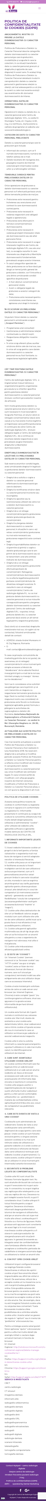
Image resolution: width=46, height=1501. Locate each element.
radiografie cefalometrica (17, 1403)
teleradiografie (12, 1446)
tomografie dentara (14, 1454)
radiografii (9, 1430)
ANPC (7, 1484)
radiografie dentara (14, 1407)
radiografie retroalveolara (17, 1426)
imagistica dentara (14, 1395)
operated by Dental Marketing (26, 1484)
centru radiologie (13, 1387)
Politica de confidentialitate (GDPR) (21, 1481)
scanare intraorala (13, 1442)
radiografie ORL (12, 1419)
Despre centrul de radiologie (21, 1472)
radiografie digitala (14, 1411)
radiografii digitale (13, 1434)
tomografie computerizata (17, 1450)
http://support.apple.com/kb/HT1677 (28, 1377)
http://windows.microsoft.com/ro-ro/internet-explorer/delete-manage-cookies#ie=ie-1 (25, 1350)
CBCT (7, 1383)
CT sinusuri (10, 1391)
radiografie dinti (12, 1415)
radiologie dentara (13, 1438)
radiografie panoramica (16, 1422)
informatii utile (12, 1399)
